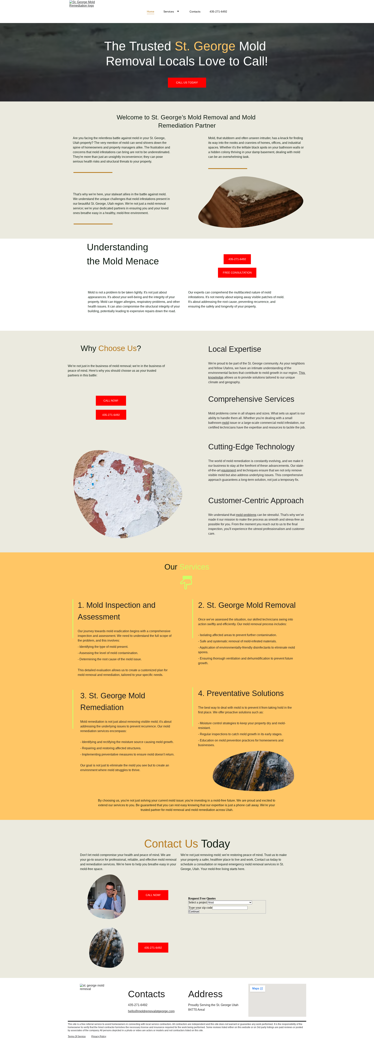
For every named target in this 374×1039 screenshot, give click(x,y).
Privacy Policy (98, 1036)
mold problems (246, 514)
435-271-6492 (218, 11)
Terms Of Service (77, 1036)
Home (150, 11)
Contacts (195, 11)
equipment (228, 470)
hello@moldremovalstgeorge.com (151, 1011)
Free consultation (237, 272)
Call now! (110, 400)
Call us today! (187, 82)
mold (225, 422)
